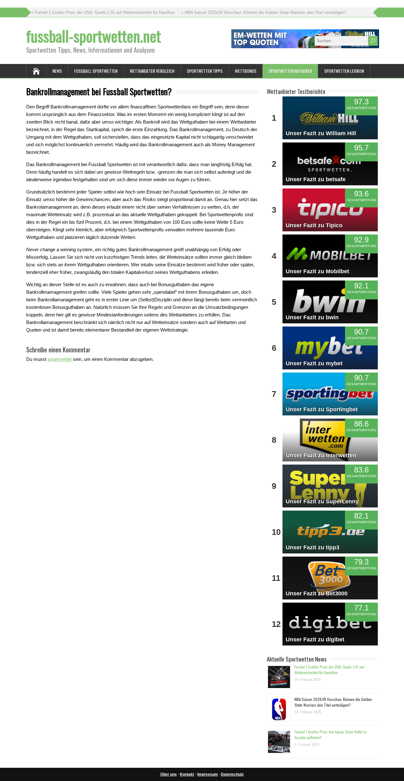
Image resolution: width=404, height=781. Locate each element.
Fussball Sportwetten (95, 70)
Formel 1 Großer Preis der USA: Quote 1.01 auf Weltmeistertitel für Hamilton (329, 669)
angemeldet (60, 359)
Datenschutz (232, 774)
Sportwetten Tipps (205, 70)
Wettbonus (245, 70)
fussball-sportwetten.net (93, 36)
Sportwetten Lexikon (344, 70)
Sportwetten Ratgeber (290, 70)
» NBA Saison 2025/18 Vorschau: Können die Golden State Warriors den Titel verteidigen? (263, 12)
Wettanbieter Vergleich (152, 70)
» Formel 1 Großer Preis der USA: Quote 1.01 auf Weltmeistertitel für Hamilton (103, 12)
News (57, 70)
